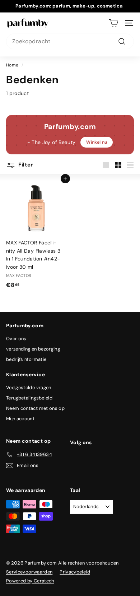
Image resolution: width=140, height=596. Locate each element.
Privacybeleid (75, 572)
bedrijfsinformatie (26, 359)
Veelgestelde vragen (28, 387)
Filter (25, 164)
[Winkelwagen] (113, 23)
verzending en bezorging (33, 349)
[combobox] (70, 41)
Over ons (16, 339)
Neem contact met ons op (35, 408)
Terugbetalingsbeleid (29, 398)
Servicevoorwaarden (29, 572)
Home (12, 65)
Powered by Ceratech (30, 581)
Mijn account (20, 419)
